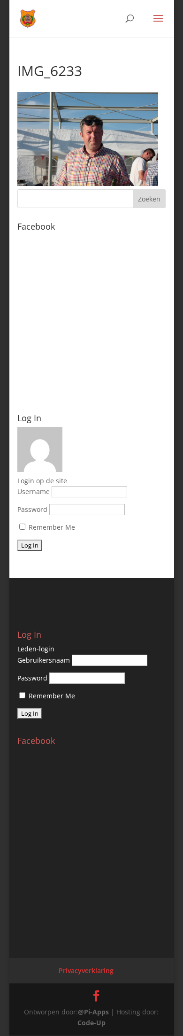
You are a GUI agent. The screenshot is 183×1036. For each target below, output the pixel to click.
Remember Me (51, 527)
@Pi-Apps (93, 1011)
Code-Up (91, 1022)
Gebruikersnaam (43, 660)
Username (33, 491)
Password (32, 509)
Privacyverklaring (86, 970)
